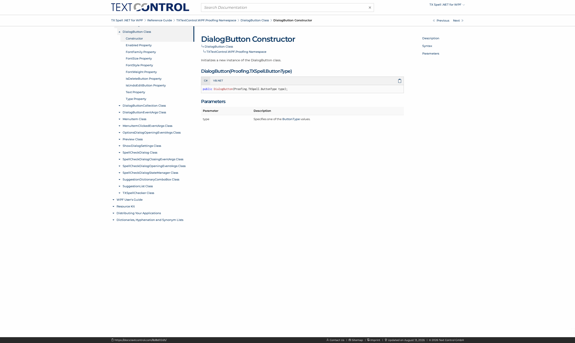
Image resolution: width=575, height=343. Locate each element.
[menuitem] (425, 5)
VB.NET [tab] (218, 80)
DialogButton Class (255, 20)
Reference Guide (159, 20)
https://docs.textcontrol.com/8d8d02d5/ (141, 340)
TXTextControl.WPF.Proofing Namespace (206, 20)
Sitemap (357, 340)
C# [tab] (206, 80)
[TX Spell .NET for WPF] (150, 7)
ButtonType (291, 119)
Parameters (430, 53)
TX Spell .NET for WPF (127, 20)
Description (430, 38)
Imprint (375, 340)
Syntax (427, 46)
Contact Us (337, 340)
